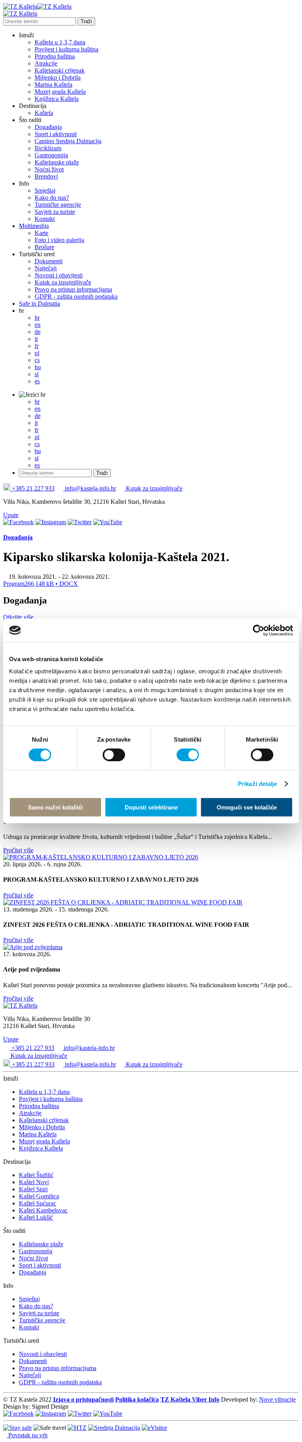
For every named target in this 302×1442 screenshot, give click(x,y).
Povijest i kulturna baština (66, 49)
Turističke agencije (58, 204)
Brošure (44, 247)
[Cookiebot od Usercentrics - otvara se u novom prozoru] (258, 630)
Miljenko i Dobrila (58, 77)
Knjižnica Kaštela (57, 98)
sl (37, 374)
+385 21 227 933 (32, 488)
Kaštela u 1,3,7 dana (60, 42)
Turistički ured (37, 254)
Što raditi (30, 120)
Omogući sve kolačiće (247, 807)
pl (37, 353)
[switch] (114, 754)
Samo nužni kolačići (55, 807)
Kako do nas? (52, 197)
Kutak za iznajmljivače (63, 282)
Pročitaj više (18, 850)
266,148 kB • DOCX (40, 583)
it (36, 338)
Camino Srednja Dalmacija (68, 141)
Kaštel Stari (33, 1189)
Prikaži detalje (257, 783)
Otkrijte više (19, 617)
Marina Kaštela (53, 84)
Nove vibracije (277, 1399)
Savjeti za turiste (55, 211)
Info (24, 183)
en (38, 324)
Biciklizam (48, 148)
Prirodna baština (55, 56)
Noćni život (49, 169)
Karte (41, 233)
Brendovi (46, 176)
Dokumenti (49, 261)
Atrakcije (46, 63)
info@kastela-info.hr (89, 488)
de (38, 331)
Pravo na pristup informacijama (73, 289)
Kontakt (45, 218)
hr (21, 310)
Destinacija (32, 105)
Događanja (48, 127)
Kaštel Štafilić (36, 1175)
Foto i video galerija (59, 240)
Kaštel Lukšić (36, 1217)
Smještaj (45, 190)
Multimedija (34, 225)
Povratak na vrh (27, 1435)
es (37, 381)
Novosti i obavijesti (59, 275)
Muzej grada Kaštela (60, 91)
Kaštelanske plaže (57, 162)
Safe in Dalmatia (39, 303)
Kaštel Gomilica (39, 1196)
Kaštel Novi (34, 1182)
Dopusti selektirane (151, 807)
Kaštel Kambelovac (43, 1210)
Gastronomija (51, 155)
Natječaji (46, 268)
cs (37, 360)
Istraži (26, 35)
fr (37, 346)
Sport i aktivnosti (56, 134)
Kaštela (44, 112)
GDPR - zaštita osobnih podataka (76, 296)
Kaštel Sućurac (37, 1203)
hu (38, 367)
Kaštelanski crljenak (60, 70)
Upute (10, 515)
